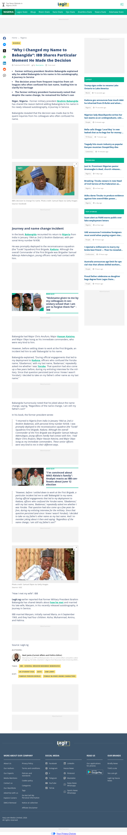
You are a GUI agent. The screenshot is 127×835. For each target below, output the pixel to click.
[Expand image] (75, 164)
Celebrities (89, 152)
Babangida (31, 234)
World (88, 93)
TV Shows (89, 137)
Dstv (39, 672)
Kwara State (100, 12)
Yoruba (42, 366)
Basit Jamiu (40, 65)
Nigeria (8, 12)
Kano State (58, 12)
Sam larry (49, 672)
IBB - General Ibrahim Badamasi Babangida (40, 666)
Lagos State (22, 12)
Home (14, 37)
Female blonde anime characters (59, 676)
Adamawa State (116, 12)
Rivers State (44, 12)
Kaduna (54, 249)
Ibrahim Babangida (67, 101)
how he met (57, 602)
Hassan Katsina (66, 336)
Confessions (90, 254)
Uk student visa (26, 672)
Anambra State (85, 12)
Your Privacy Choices (66, 833)
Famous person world (30, 676)
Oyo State (70, 12)
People (88, 122)
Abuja (33, 12)
